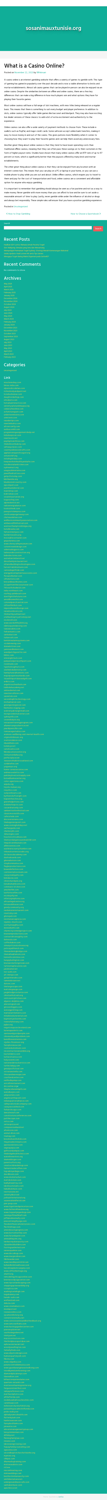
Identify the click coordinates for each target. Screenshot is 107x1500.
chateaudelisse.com (13, 517)
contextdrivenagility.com (16, 936)
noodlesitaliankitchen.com (16, 464)
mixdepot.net (10, 1309)
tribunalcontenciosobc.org (16, 851)
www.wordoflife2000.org (15, 623)
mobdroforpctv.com (13, 804)
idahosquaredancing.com (15, 626)
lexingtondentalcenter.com (17, 714)
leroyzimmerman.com (14, 1432)
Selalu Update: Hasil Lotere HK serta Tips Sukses (23, 253)
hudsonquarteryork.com (15, 1356)
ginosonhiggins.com (13, 1007)
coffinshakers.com (12, 942)
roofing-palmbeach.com (15, 593)
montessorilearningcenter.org (17, 1385)
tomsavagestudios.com (14, 731)
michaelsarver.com (12, 702)
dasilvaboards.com (12, 857)
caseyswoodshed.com (14, 1106)
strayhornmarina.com (13, 863)
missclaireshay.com (12, 382)
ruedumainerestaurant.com (16, 910)
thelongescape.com (13, 986)
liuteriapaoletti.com (13, 1030)
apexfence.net (10, 1488)
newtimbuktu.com (12, 423)
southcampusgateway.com (16, 514)
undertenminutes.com (14, 414)
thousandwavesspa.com (15, 1074)
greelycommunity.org (14, 907)
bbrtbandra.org (11, 479)
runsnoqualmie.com (13, 1250)
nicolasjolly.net (11, 895)
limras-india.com (11, 385)
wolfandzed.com (12, 1300)
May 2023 (8, 348)
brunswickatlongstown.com (16, 963)
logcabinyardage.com (14, 1171)
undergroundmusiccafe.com (16, 1482)
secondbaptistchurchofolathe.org (19, 1452)
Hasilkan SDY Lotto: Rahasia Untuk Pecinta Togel (24, 244)
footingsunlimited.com (14, 1247)
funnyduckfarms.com (13, 1423)
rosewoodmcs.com (12, 1312)
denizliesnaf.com (11, 1112)
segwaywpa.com (11, 1148)
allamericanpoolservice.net (16, 725)
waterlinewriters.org (13, 1156)
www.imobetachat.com (15, 1177)
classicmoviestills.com (14, 813)
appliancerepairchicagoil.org (17, 453)
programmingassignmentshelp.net (19, 432)
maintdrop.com (11, 491)
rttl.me (7, 1467)
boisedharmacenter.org (14, 778)
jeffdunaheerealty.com (14, 1218)
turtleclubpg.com (12, 1065)
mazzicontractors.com (14, 1338)
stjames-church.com (13, 922)
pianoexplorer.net (12, 1329)
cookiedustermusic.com (15, 1048)
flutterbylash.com (12, 1417)
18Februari (41, 72)
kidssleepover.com (12, 435)
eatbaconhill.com (12, 429)
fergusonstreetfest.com (15, 1388)
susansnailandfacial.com (14, 1200)
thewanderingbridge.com (15, 951)
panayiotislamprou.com (14, 511)
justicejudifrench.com (14, 948)
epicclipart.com (11, 485)
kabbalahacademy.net (14, 687)
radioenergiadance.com (15, 505)
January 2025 (9, 295)
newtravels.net (11, 438)
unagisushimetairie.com (14, 470)
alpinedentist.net (12, 502)
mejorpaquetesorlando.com (17, 675)
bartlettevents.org (12, 535)
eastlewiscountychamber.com (17, 848)
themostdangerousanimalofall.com (20, 840)
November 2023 (10, 330)
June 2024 (8, 313)
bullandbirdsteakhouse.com (16, 1265)
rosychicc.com (10, 790)
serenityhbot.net (12, 1194)
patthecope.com (12, 1118)
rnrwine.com (9, 1441)
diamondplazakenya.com (15, 1373)
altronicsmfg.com (12, 426)
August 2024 (9, 307)
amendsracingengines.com (16, 1230)
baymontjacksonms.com (15, 1018)
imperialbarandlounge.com (16, 608)
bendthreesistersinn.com (15, 1039)
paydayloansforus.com (14, 441)
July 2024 (8, 310)
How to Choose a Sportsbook (85, 214)
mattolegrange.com (13, 989)
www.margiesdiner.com (14, 1256)
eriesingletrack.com (13, 658)
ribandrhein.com (11, 743)
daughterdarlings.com (14, 397)
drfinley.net (9, 1435)
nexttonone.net (11, 1191)
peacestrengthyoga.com (15, 1221)
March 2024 (9, 319)
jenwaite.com (10, 1426)
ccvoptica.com (11, 1288)
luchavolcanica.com (13, 1057)
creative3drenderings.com (16, 1165)
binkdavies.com (11, 878)
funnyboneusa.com (12, 1045)
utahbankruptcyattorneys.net (17, 617)
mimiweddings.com (12, 1473)
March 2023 (9, 354)
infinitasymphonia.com (14, 898)
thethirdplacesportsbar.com (17, 1341)
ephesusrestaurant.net (14, 1344)
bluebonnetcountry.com (15, 482)
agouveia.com (10, 1450)
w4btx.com (9, 681)
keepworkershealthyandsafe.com (19, 461)
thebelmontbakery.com (15, 444)
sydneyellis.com (11, 716)
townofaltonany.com (14, 1021)
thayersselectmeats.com (15, 1142)
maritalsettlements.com (15, 1013)
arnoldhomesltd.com (13, 599)
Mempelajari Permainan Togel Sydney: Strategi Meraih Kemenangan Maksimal (36, 250)
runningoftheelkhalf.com (15, 1215)
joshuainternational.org (14, 1197)
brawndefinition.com (13, 869)
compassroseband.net (14, 1127)
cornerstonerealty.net (14, 1318)
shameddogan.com (12, 1159)
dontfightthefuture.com (15, 596)
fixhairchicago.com (12, 1109)
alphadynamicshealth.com (16, 1414)
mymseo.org (9, 1455)
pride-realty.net (11, 1411)
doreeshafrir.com (12, 928)
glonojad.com (10, 916)
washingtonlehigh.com (14, 1291)
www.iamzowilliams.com (15, 1323)
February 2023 (10, 357)
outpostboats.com (12, 793)
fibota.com (9, 1359)
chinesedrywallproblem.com (17, 1036)
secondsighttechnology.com (17, 699)
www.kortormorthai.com (15, 1233)
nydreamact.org (11, 467)
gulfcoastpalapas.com (14, 1150)
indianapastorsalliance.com (16, 1101)
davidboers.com (11, 1174)
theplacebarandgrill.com (15, 1089)
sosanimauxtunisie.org (14, 497)
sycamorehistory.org (13, 1315)
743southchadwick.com (14, 587)
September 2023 (11, 336)
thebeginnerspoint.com (15, 822)
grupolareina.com (12, 540)
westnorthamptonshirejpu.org (17, 526)
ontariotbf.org (10, 455)
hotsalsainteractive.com (15, 403)
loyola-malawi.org (12, 787)
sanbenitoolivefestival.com (16, 810)
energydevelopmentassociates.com (20, 573)
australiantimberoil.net (14, 558)
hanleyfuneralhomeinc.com (16, 672)
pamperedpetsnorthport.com (17, 661)
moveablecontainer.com (15, 538)
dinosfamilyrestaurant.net (16, 561)
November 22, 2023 (23, 72)
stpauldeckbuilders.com (15, 1244)
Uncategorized (21, 206)
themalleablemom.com (14, 954)
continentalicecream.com (16, 872)
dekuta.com (9, 1303)
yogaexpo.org (10, 766)
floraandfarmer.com (13, 576)
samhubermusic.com (13, 1485)
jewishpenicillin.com (13, 728)
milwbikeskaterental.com (15, 1016)
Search (7, 223)
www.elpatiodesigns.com (15, 1353)
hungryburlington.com (14, 960)
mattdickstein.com (12, 1180)
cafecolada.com (11, 816)
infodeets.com (10, 400)
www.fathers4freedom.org (16, 1209)
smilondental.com (12, 690)
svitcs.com (9, 1121)
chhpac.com (9, 1458)
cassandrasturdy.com (13, 807)
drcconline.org (10, 1086)
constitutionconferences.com (17, 1115)
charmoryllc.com (11, 831)
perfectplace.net (12, 757)
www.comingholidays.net (15, 825)
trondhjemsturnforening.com (17, 1370)
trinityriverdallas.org (13, 755)
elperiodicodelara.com (14, 388)
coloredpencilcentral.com (16, 602)
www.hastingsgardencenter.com (19, 1326)
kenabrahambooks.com (14, 884)
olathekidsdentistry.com (15, 670)
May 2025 (8, 283)
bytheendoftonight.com (15, 796)
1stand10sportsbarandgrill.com (18, 678)
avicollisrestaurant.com (14, 1083)
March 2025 (9, 289)
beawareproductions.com (16, 933)
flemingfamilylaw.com (14, 1438)
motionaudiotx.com (13, 1464)
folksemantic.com (12, 631)
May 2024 (8, 316)
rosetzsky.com (10, 913)
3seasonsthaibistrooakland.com (18, 760)
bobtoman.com (11, 494)
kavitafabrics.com (12, 1054)
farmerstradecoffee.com (15, 1168)
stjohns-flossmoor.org (14, 1042)
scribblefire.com (11, 763)
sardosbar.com (10, 634)
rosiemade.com (11, 664)
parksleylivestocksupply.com (17, 775)
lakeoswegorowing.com (15, 1444)
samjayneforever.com (14, 1391)
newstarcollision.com (13, 693)
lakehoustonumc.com (14, 1186)
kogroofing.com (11, 499)
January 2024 (9, 324)
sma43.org (8, 1274)
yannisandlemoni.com (14, 649)
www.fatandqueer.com (14, 1235)
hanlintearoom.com (13, 1420)
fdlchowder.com (11, 1259)
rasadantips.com (11, 420)
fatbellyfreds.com (12, 1350)
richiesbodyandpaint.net (15, 391)
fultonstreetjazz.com (14, 532)
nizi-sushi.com (10, 972)
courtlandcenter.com (13, 1077)
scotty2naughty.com (13, 925)
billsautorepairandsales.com (16, 1379)
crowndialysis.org (12, 719)
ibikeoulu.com (10, 939)
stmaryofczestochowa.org (16, 945)
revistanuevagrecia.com (15, 919)
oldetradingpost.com (14, 549)
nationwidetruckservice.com (17, 1062)
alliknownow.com (12, 845)
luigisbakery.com (11, 1294)
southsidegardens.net (14, 1332)
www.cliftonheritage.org (15, 1271)
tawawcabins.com (12, 628)
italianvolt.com (11, 637)
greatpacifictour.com (14, 1068)
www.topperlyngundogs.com (17, 1212)
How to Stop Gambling (19, 214)
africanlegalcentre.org (14, 901)
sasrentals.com (10, 696)
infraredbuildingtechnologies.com (19, 564)
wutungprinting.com (13, 1010)
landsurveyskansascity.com (16, 1241)
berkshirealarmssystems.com (17, 640)
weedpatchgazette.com (15, 652)
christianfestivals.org (13, 995)
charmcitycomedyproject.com (18, 931)
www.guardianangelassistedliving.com (21, 1367)
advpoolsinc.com (12, 1095)
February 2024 (10, 322)
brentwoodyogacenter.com (17, 1279)
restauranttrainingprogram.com (18, 722)
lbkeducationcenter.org (15, 752)
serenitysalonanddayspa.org (17, 406)
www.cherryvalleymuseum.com (18, 543)
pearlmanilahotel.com (14, 488)
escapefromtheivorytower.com (18, 584)
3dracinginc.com (11, 834)
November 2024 (10, 301)
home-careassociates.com (16, 769)
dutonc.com (9, 983)
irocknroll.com (10, 620)
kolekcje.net (9, 746)
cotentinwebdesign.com (15, 546)
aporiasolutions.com (13, 1145)
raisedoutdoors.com (13, 611)
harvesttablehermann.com (16, 567)
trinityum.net (10, 1335)
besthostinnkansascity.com (16, 1476)
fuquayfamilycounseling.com (17, 1447)
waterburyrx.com (12, 1092)
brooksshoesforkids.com (15, 1139)
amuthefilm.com (11, 889)
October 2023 (10, 333)
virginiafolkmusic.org (13, 737)
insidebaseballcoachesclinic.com (19, 1400)
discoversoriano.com (13, 819)
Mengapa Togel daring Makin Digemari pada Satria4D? (26, 256)
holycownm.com (11, 1060)
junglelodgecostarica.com (16, 992)
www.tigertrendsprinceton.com (18, 1206)
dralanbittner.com (12, 646)
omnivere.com (10, 417)
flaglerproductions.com (14, 866)
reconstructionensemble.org (17, 1051)
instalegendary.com (13, 458)
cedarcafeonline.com (13, 409)
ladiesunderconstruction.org (17, 552)
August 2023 (9, 339)
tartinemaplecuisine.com (15, 966)
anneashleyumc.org (12, 1238)
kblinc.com (9, 655)
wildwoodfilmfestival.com (16, 523)
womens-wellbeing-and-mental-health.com (24, 734)
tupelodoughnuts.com (14, 667)
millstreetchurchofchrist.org (17, 1406)
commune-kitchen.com (14, 887)
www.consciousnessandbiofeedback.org (22, 1321)
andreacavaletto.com (14, 772)
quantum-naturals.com (14, 1382)
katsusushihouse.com (13, 904)
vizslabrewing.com (12, 643)
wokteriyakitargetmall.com (16, 711)
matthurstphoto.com (13, 1394)
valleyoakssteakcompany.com (18, 1104)
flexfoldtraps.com (12, 1227)
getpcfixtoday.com (13, 476)
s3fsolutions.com (11, 579)
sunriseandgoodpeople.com (17, 1033)
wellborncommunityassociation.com (20, 520)
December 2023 (10, 327)
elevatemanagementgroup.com (18, 1429)
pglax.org (8, 1024)
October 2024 (10, 304)
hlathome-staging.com (14, 708)
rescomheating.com (13, 1470)
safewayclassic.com (13, 447)
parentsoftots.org (12, 1162)
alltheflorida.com (12, 1397)
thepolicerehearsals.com (15, 843)
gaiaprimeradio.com (13, 977)
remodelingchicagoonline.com (18, 1277)
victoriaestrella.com (13, 1071)
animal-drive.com (12, 1133)
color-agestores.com (13, 781)
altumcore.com (11, 1130)
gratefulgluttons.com (14, 801)
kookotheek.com (12, 508)
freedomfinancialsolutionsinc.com (19, 1224)
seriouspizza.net (11, 1124)
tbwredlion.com (11, 1376)
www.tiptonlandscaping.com (17, 1282)
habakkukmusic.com (13, 1189)
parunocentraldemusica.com (17, 1365)
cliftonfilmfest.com (13, 605)
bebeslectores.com (13, 555)
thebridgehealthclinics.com (16, 1153)
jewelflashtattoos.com (14, 473)
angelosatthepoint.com (15, 1098)
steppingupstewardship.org (16, 1285)
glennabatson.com (12, 860)
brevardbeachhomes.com (15, 582)
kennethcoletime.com (14, 957)
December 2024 (10, 298)
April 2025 (8, 286)
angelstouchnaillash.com (15, 684)
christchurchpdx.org (13, 881)
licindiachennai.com (13, 394)
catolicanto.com (11, 749)
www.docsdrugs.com (13, 1253)
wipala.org (9, 784)
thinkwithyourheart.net (14, 614)
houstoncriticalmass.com (15, 837)
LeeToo (61, 1497)
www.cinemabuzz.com (14, 1306)
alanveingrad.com (12, 1004)
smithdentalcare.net (13, 1479)
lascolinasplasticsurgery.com (17, 1268)
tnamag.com (9, 1136)
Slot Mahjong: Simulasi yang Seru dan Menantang (24, 247)
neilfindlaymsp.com (13, 1080)
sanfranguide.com (12, 828)
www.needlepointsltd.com (16, 1262)
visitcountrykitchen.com (15, 998)
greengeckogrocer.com (15, 705)
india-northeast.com (13, 590)
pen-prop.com (10, 1203)
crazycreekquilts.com (14, 875)
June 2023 (8, 345)
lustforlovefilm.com (13, 892)
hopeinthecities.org (13, 799)
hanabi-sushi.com (11, 1297)
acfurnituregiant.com (13, 411)
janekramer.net (11, 969)
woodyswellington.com (15, 1347)
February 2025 (10, 292)
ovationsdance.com (13, 740)
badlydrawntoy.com (13, 1183)
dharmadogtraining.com (15, 1461)
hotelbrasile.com (11, 529)
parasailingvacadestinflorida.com (19, 1408)
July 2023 (7, 342)
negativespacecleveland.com (17, 1027)
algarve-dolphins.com (14, 1001)
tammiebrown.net (12, 980)
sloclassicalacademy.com (15, 854)
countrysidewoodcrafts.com (17, 450)
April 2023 (8, 351)
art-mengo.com (11, 974)
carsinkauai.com (11, 1403)
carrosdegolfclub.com (14, 570)
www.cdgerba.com (12, 1362)
